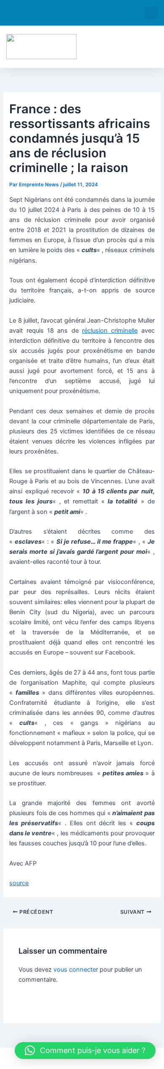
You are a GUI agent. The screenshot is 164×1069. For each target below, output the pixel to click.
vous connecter (75, 969)
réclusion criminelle (110, 330)
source (19, 883)
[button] (151, 12)
